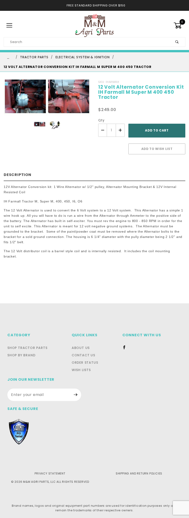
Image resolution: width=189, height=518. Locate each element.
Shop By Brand (21, 355)
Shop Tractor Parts (27, 347)
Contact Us (83, 355)
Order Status (85, 362)
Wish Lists (81, 370)
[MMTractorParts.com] (94, 25)
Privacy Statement (50, 473)
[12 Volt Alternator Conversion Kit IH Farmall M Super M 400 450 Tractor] (47, 99)
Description (17, 174)
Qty (101, 120)
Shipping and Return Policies (139, 473)
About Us (81, 347)
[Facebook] (126, 349)
